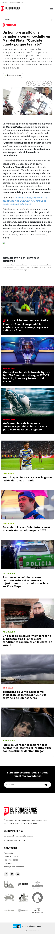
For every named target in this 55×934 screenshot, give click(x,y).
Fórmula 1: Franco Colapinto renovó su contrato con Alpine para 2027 (26, 529)
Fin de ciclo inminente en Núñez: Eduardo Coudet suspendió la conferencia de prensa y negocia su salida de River (26, 325)
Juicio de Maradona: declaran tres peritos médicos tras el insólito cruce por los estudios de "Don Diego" (27, 748)
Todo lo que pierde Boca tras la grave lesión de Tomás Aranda (27, 479)
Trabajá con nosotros (14, 867)
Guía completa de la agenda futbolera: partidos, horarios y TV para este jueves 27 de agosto (25, 426)
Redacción (8, 853)
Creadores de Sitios (34, 931)
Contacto (8, 863)
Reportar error (11, 860)
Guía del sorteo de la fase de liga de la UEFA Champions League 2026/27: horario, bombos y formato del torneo (26, 376)
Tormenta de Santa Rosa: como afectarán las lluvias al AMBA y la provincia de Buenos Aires (25, 695)
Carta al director (11, 856)
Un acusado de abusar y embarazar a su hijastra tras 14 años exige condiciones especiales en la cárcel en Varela (27, 640)
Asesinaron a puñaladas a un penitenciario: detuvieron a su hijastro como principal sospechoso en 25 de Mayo (26, 581)
